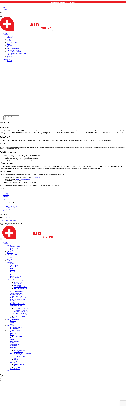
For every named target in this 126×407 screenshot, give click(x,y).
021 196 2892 (6, 217)
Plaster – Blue (14, 267)
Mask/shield (13, 345)
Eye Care (12, 271)
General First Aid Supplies (14, 51)
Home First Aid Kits (19, 282)
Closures (12, 263)
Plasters (12, 274)
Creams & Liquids (12, 42)
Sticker (12, 322)
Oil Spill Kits (17, 366)
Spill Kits (9, 54)
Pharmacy (13, 347)
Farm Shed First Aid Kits (20, 287)
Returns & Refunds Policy (10, 207)
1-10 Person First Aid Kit (17, 280)
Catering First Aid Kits (16, 291)
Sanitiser (12, 339)
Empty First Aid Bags (16, 327)
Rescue (12, 338)
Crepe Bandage (14, 248)
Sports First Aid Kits (15, 302)
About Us (6, 58)
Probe (11, 331)
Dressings (9, 45)
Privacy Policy (7, 209)
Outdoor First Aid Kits (16, 305)
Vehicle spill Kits (18, 367)
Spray (11, 257)
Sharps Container (15, 344)
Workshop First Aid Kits (20, 288)
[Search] (4, 118)
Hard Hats (16, 359)
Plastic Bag (13, 333)
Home (5, 33)
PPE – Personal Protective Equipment (17, 53)
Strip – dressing (14, 265)
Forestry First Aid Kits (20, 290)
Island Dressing (14, 277)
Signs (11, 324)
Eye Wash (9, 41)
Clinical (12, 342)
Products (5, 34)
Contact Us (6, 59)
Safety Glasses (21, 356)
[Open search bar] (4, 114)
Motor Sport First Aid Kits (21, 311)
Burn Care (10, 39)
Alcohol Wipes (18, 336)
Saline (8, 44)
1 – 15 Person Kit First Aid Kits (18, 313)
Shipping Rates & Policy (10, 206)
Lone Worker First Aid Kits (17, 304)
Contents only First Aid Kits (17, 299)
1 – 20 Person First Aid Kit (17, 296)
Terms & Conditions (8, 211)
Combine (12, 270)
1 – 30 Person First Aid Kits (17, 318)
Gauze (12, 273)
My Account (6, 8)
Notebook (13, 321)
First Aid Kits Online (10, 225)
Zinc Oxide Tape (18, 352)
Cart (4, 198)
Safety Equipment (12, 56)
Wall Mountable (14, 328)
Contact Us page (35, 177)
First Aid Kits (10, 47)
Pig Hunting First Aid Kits (21, 308)
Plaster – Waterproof (15, 276)
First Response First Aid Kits (21, 314)
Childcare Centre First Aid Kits (18, 297)
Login (5, 9)
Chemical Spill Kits (19, 364)
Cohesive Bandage (15, 246)
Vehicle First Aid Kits (16, 293)
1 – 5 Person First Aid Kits (17, 307)
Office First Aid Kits (19, 284)
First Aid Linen (14, 341)
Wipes (12, 335)
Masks (15, 361)
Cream (12, 256)
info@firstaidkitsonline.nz (10, 5)
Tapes (11, 349)
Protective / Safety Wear (20, 355)
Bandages (9, 37)
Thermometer (10, 36)
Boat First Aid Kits (19, 285)
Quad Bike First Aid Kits (20, 310)
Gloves (16, 358)
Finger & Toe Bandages (16, 250)
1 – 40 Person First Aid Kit (17, 301)
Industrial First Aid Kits (16, 294)
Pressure (12, 268)
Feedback (9, 61)
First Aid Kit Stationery (13, 48)
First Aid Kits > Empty (13, 50)
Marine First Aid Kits (19, 316)
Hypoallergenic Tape (19, 350)
